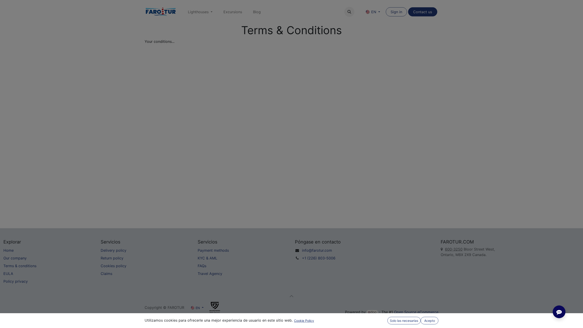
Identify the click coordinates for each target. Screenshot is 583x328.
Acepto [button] (429, 321)
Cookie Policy (304, 321)
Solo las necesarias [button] (404, 321)
